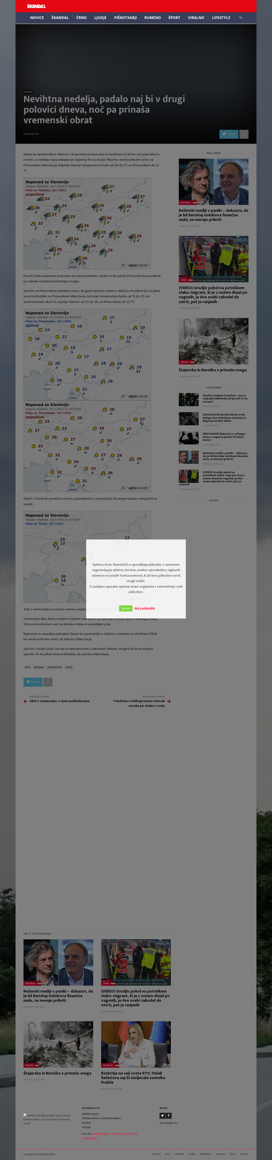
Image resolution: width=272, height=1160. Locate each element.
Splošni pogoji (90, 1114)
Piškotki (86, 1127)
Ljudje (100, 17)
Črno (81, 17)
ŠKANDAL (60, 17)
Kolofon (86, 1123)
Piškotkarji (125, 17)
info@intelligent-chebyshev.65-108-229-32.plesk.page (110, 1136)
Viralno (196, 17)
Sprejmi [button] (125, 608)
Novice (37, 17)
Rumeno (152, 17)
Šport (174, 17)
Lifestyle (221, 17)
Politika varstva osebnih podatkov (101, 1118)
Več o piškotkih (144, 608)
